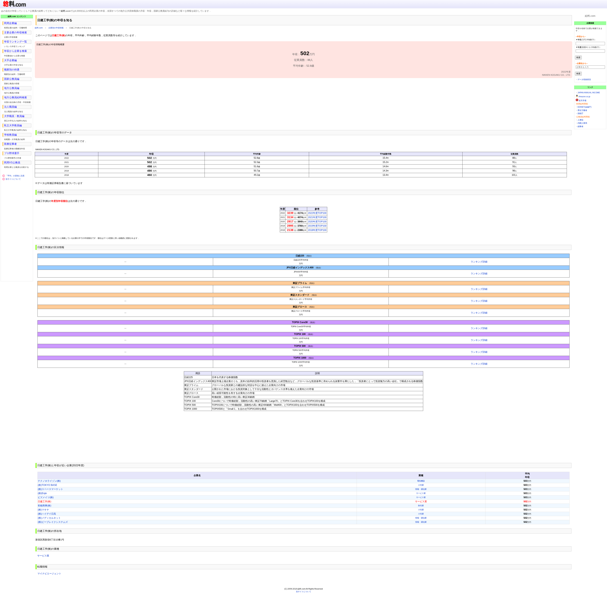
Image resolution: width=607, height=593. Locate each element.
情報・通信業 (421, 489)
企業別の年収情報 (56, 28)
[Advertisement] (303, 104)
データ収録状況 (584, 79)
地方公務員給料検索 (15, 97)
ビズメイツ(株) (46, 497)
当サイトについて (13, 179)
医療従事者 (10, 144)
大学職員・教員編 (14, 116)
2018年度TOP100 (317, 230)
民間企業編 (10, 23)
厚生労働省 (582, 110)
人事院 (580, 120)
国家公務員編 (11, 79)
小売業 (421, 485)
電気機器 (421, 481)
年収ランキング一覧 (15, 41)
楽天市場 (582, 100)
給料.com (39, 28)
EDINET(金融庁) (585, 107)
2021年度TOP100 (317, 217)
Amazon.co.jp (584, 96)
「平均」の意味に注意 (15, 176)
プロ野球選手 (11, 153)
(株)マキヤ (43, 509)
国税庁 (580, 113)
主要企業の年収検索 (15, 32)
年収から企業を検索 (15, 51)
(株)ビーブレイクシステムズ (53, 522)
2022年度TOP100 (317, 213)
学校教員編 (10, 134)
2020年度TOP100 (317, 221)
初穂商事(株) (44, 505)
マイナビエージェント (49, 573)
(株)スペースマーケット (50, 489)
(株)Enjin (42, 493)
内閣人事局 (582, 123)
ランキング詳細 (479, 261)
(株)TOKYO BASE (47, 485)
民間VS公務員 (12, 162)
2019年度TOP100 (317, 225)
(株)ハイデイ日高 (47, 513)
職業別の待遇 (11, 69)
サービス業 (421, 493)
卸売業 (421, 505)
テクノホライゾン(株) (49, 481)
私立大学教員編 (13, 125)
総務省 (580, 126)
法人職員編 (10, 106)
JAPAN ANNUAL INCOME (589, 93)
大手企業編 (10, 60)
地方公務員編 (11, 88)
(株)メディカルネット (49, 518)
